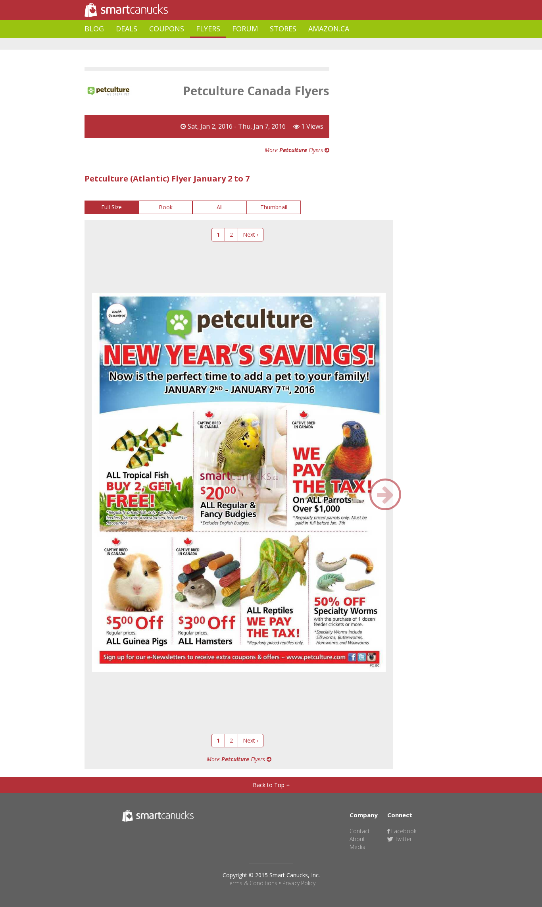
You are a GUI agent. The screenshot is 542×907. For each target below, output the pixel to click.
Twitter (402, 839)
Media (357, 847)
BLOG (94, 28)
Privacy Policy (299, 883)
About (357, 839)
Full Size (111, 207)
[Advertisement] (229, 44)
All (220, 207)
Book (166, 207)
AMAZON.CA (328, 28)
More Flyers (295, 150)
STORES (283, 28)
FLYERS (208, 28)
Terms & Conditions (252, 883)
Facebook (403, 831)
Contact (360, 831)
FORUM (245, 28)
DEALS (126, 28)
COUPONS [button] (166, 28)
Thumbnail (273, 207)
